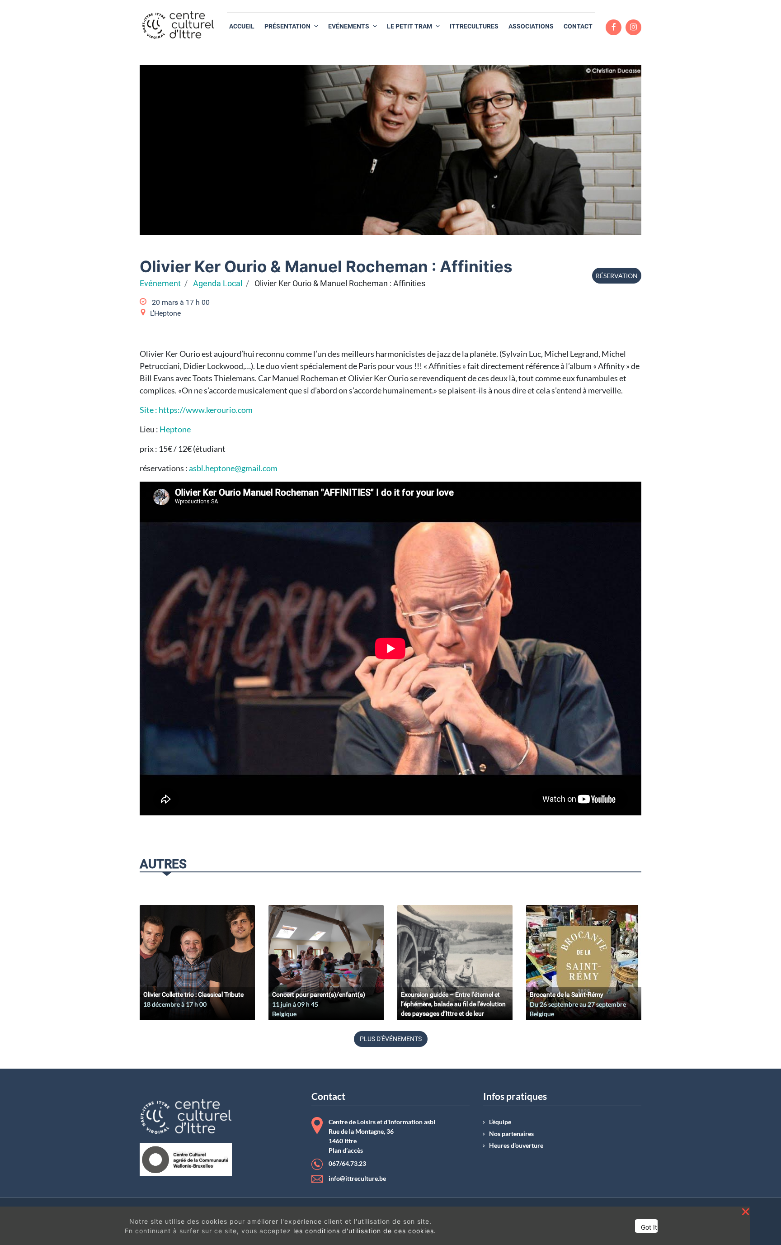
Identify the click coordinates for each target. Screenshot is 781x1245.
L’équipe (500, 1122)
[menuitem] (241, 26)
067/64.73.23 (347, 1163)
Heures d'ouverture (516, 1145)
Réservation (617, 275)
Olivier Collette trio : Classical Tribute (193, 994)
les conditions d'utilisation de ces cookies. (364, 1231)
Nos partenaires (511, 1133)
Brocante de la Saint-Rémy (566, 994)
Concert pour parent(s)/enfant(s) (318, 994)
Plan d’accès (346, 1150)
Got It (649, 1227)
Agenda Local (217, 283)
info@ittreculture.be (357, 1178)
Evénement (160, 283)
